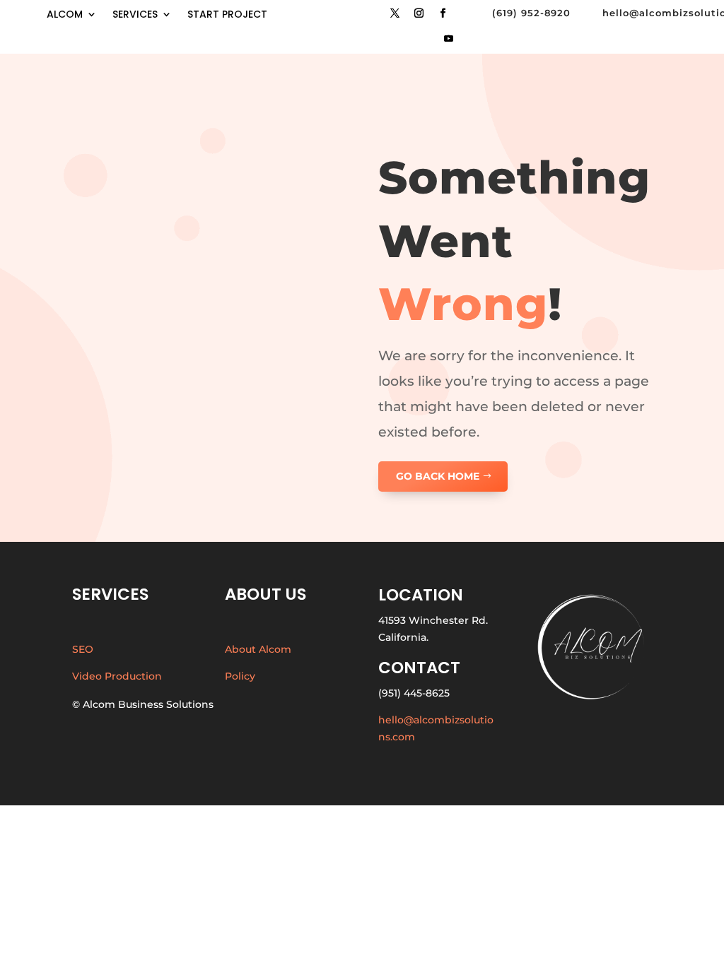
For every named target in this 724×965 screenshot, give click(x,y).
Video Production (117, 676)
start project (227, 15)
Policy (240, 676)
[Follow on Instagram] (418, 13)
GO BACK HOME (437, 476)
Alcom (65, 15)
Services (135, 15)
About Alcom (258, 649)
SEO (82, 649)
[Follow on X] (394, 13)
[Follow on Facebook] (442, 13)
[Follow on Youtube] (448, 39)
